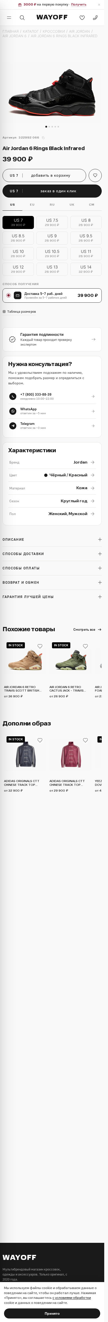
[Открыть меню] (9, 18)
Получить (79, 4)
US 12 (18, 269)
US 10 (18, 253)
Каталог (31, 31)
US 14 (86, 269)
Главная (11, 31)
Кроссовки (54, 31)
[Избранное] (82, 18)
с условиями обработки (71, 1298)
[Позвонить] (95, 18)
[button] (95, 175)
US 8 (86, 222)
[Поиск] (22, 18)
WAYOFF (52, 17)
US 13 (52, 269)
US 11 (86, 253)
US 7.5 (52, 222)
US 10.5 (52, 253)
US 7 (18, 222)
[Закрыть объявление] (99, 5)
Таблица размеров (21, 311)
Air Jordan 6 (15, 36)
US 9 (52, 238)
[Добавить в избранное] (40, 646)
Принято (52, 1313)
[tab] (46, 126)
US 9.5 (86, 238)
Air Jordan (79, 31)
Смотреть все (84, 629)
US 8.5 (18, 238)
